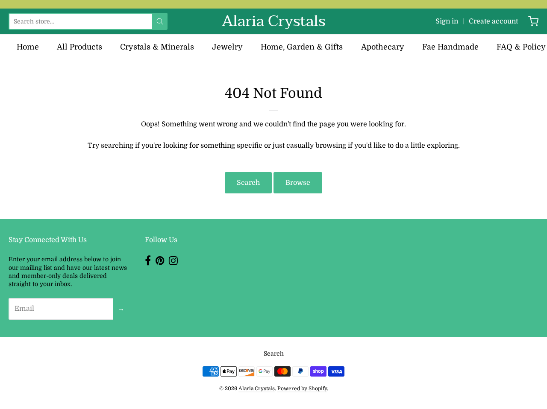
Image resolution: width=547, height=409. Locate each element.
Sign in (446, 21)
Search (248, 183)
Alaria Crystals (273, 21)
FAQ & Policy (521, 47)
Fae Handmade (450, 47)
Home (28, 47)
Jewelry (227, 47)
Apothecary (382, 47)
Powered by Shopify (302, 388)
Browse (297, 183)
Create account (493, 21)
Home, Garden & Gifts (302, 47)
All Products (79, 47)
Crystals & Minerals (157, 47)
